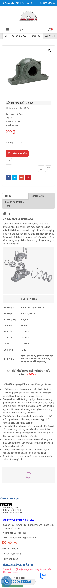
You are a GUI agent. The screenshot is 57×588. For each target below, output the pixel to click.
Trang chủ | (10, 3)
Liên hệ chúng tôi (10, 548)
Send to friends (15, 108)
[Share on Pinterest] (28, 177)
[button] (7, 29)
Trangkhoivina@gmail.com (22, 537)
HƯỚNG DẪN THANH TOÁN (14, 204)
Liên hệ (29, 3)
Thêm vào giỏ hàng (19, 153)
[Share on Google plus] (21, 177)
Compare (9, 161)
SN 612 (13, 118)
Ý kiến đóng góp (10, 559)
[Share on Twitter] (14, 177)
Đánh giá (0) (37, 196)
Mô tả (8, 196)
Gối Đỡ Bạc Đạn (19, 36)
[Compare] (41, 168)
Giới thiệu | (21, 3)
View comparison (13, 585)
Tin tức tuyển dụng (11, 553)
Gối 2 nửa (35, 36)
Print (29, 108)
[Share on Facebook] (8, 177)
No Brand (16, 122)
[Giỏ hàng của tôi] (50, 29)
